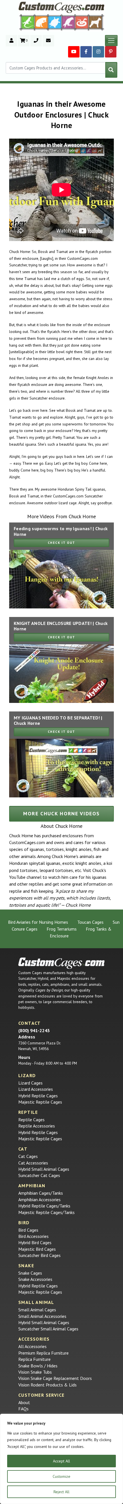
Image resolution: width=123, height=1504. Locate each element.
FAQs (23, 1409)
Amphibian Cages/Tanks (40, 1193)
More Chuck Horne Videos (61, 813)
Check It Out (61, 543)
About (24, 1402)
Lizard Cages (30, 1083)
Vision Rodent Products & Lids (47, 1385)
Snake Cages (30, 1273)
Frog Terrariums (62, 929)
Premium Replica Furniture (43, 1353)
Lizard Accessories (35, 1089)
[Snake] (82, 22)
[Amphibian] (55, 22)
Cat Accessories (33, 1163)
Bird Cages (28, 1230)
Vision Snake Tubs (35, 1372)
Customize (61, 1476)
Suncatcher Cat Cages (39, 1175)
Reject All (61, 1491)
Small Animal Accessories (42, 1316)
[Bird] (68, 22)
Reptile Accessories (36, 1126)
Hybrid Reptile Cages (38, 1095)
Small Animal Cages (37, 1309)
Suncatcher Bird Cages (39, 1255)
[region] (61, 1459)
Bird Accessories (33, 1236)
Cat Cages (28, 1156)
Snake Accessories (35, 1279)
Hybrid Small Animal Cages (43, 1169)
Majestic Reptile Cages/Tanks (46, 1212)
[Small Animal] (96, 22)
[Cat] (41, 22)
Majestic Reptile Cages (40, 1102)
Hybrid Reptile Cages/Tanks (44, 1206)
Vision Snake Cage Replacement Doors (55, 1378)
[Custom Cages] (61, 963)
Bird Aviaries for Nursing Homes (38, 922)
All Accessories (32, 1346)
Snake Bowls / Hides (37, 1366)
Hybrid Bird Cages (34, 1242)
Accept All (61, 1461)
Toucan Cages (90, 922)
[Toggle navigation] (111, 40)
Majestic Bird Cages (37, 1249)
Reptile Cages (31, 1119)
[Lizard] (27, 22)
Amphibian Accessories (39, 1199)
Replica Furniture (34, 1359)
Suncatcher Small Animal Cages (48, 1329)
